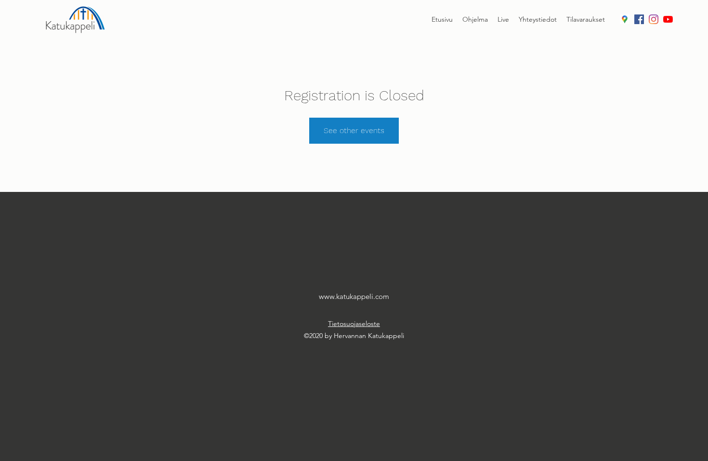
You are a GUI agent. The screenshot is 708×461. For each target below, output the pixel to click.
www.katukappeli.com (354, 296)
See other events (354, 130)
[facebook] (639, 19)
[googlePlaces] (624, 19)
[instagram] (653, 19)
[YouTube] (668, 19)
